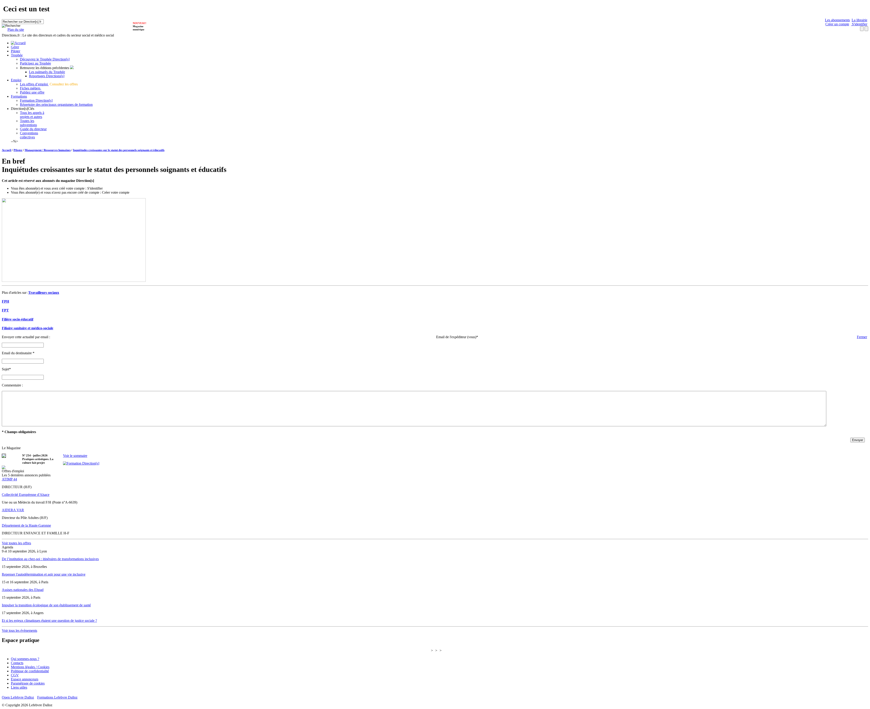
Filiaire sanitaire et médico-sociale (27, 328)
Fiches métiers (30, 88)
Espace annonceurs (24, 679)
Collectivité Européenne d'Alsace (25, 495)
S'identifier (859, 24)
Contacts (17, 663)
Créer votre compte (115, 192)
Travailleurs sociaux (43, 292)
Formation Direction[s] (36, 100)
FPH (5, 301)
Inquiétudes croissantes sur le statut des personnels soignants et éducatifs (118, 150)
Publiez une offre (32, 92)
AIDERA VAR (13, 510)
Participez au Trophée (35, 63)
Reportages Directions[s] (46, 76)
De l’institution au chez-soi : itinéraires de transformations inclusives (50, 559)
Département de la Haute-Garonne (26, 525)
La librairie (859, 20)
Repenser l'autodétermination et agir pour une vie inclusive (43, 574)
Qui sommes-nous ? (25, 659)
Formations (19, 96)
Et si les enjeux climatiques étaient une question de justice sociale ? (49, 620)
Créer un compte (837, 24)
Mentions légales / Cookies (30, 667)
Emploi (16, 80)
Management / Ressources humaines (48, 150)
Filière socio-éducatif (17, 319)
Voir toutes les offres (16, 543)
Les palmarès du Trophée (47, 72)
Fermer (862, 337)
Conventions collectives (29, 135)
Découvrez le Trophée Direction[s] (45, 59)
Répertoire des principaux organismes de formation (56, 104)
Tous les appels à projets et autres (32, 115)
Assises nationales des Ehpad (23, 590)
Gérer (15, 47)
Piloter (15, 51)
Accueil (6, 150)
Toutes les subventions (28, 123)
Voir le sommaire (75, 456)
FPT (5, 310)
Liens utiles (19, 687)
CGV (15, 675)
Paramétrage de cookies (28, 683)
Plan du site (15, 29)
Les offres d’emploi (34, 84)
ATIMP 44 (9, 479)
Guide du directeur (33, 129)
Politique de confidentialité (30, 671)
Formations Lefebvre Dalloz (57, 697)
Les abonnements (837, 20)
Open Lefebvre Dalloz (18, 697)
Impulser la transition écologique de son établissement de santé (46, 605)
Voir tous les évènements (19, 630)
